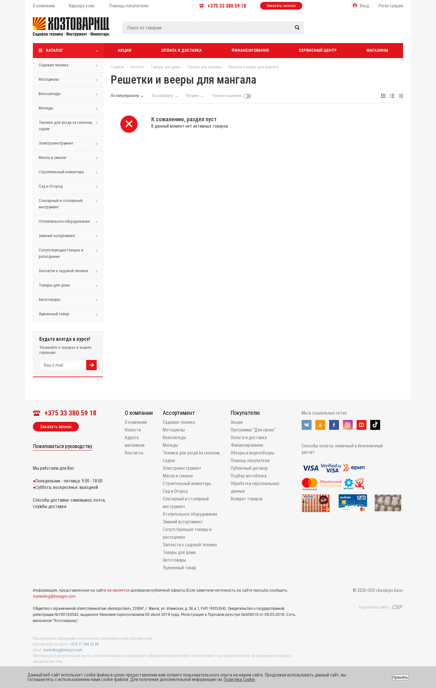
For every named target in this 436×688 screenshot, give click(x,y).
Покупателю (245, 412)
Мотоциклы (49, 79)
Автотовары (49, 299)
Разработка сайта (373, 607)
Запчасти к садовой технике (63, 270)
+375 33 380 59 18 (226, 6)
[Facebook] (334, 425)
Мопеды (46, 108)
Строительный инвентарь (61, 171)
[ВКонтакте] (307, 425)
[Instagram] (348, 425)
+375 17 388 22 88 (84, 644)
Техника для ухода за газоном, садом (66, 125)
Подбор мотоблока (249, 475)
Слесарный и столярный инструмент (61, 203)
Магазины (377, 50)
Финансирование (250, 50)
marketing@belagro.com (54, 596)
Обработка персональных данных (255, 487)
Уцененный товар (54, 313)
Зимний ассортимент (57, 235)
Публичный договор (249, 468)
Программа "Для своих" (253, 429)
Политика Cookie (239, 679)
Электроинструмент (56, 143)
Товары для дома (54, 285)
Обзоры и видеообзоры (252, 452)
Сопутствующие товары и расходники (61, 253)
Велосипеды (50, 93)
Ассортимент (179, 412)
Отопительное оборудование (64, 221)
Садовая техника (53, 65)
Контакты (134, 452)
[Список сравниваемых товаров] (335, 31)
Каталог (54, 50)
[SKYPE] (375, 425)
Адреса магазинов (135, 441)
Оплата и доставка (181, 50)
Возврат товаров (247, 498)
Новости (133, 429)
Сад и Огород (51, 186)
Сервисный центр (318, 50)
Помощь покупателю (250, 460)
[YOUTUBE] (361, 425)
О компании (139, 412)
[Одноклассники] (320, 425)
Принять (400, 677)
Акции (125, 50)
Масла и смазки (52, 157)
